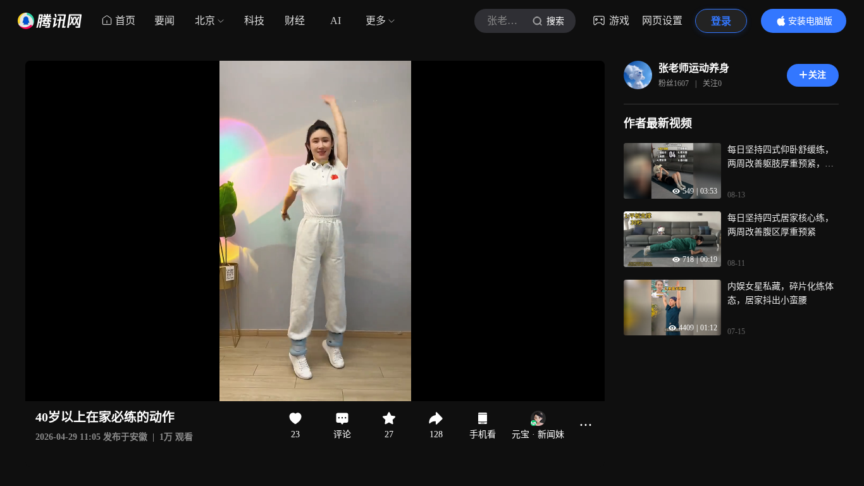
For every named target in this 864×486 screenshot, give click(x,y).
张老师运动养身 (693, 68)
